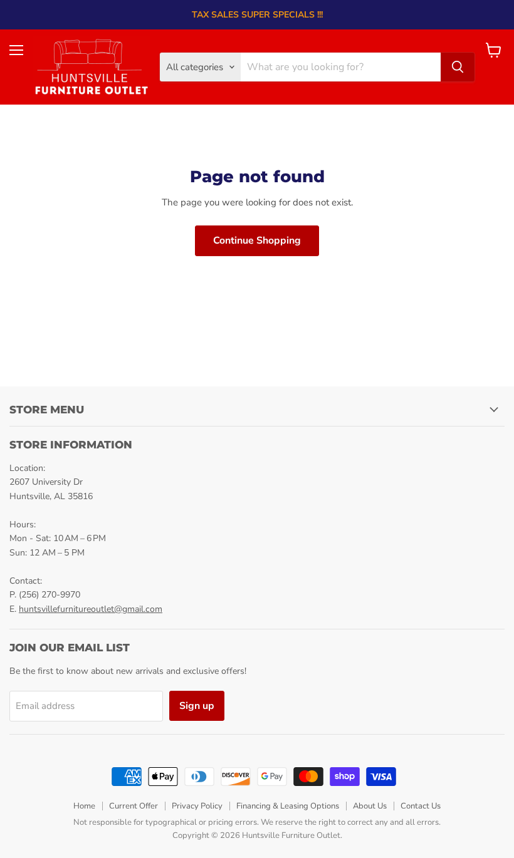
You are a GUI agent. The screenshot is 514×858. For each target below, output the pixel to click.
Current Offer (133, 806)
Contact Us (421, 806)
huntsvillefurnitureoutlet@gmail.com (90, 609)
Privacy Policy (197, 806)
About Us (370, 806)
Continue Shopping (257, 240)
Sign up (196, 706)
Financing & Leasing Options (287, 806)
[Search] (458, 67)
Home (84, 806)
